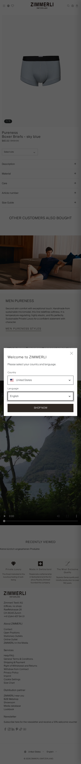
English (14, 396)
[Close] (72, 354)
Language (13, 388)
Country (12, 372)
